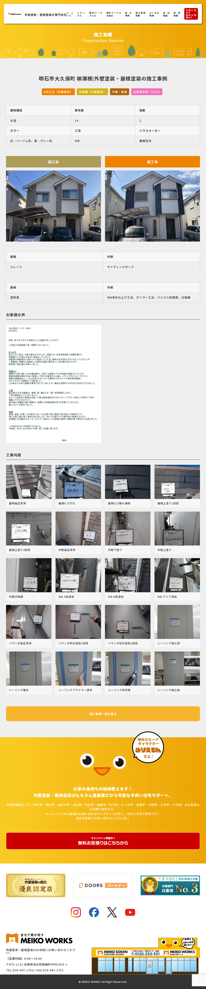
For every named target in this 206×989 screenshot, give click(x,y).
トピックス (81, 14)
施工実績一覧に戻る (103, 714)
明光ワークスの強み (113, 14)
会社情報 (166, 14)
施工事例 (128, 14)
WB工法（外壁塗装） (58, 92)
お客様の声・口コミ (146, 92)
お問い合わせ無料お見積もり (191, 14)
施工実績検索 (140, 14)
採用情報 (177, 14)
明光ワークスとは (95, 14)
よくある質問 (154, 14)
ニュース (70, 14)
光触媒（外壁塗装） (92, 92)
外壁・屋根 (119, 92)
